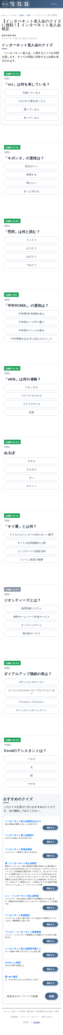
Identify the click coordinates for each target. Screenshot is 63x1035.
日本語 (26, 1022)
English (36, 1022)
